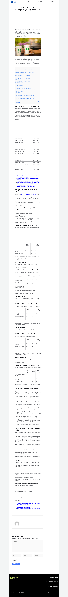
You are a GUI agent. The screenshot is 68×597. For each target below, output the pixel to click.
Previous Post (15, 531)
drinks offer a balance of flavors (30, 361)
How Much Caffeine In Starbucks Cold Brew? (26, 183)
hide (20, 68)
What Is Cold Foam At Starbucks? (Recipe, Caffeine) (27, 181)
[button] (57, 1)
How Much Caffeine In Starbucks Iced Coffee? (26, 186)
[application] (35, 1)
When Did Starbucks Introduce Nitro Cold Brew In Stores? (28, 182)
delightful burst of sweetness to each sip (28, 194)
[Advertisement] (28, 22)
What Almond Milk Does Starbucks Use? (25, 185)
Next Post (40, 531)
